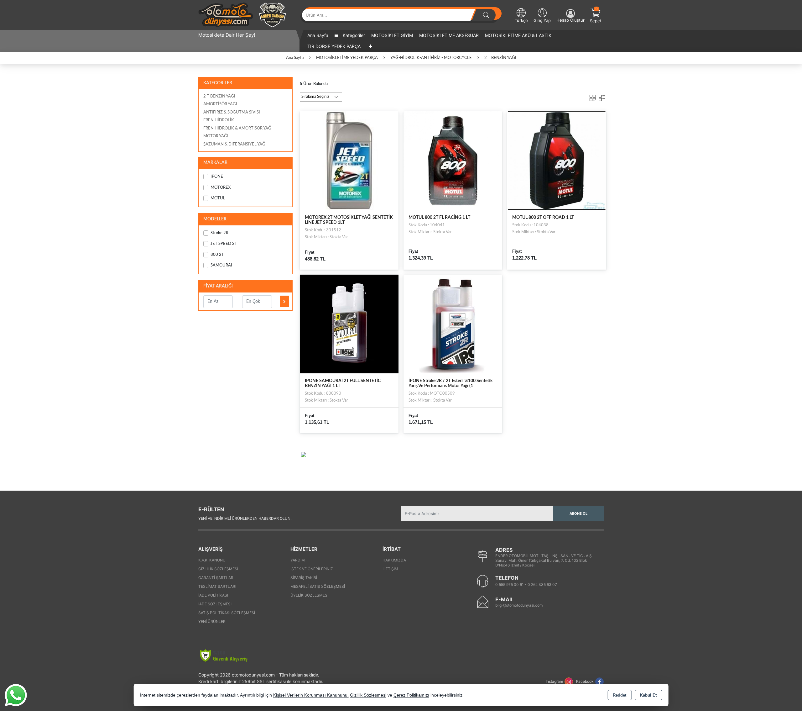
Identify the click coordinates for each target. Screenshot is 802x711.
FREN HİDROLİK (218, 120)
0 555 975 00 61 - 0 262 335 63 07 (526, 584)
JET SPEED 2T (224, 244)
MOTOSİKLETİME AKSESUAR (449, 35)
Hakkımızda (394, 560)
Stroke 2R (219, 233)
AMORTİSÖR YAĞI (220, 104)
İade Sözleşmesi (215, 604)
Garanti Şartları (216, 577)
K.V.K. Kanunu (212, 560)
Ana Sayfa (317, 35)
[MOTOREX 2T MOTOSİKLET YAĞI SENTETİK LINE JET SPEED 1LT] (349, 160)
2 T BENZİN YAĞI (219, 96)
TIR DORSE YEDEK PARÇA (334, 46)
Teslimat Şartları (217, 586)
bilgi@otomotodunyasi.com (519, 605)
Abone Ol (578, 513)
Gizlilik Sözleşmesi (218, 568)
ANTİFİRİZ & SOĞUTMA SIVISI (231, 112)
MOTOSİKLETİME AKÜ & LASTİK (518, 35)
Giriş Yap (542, 20)
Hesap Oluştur (570, 20)
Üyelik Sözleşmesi (309, 595)
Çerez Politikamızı (411, 695)
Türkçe (521, 20)
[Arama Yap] (486, 15)
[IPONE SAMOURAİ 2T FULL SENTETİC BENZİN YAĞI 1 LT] (349, 323)
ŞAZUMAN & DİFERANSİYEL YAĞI (235, 144)
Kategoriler (353, 35)
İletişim (390, 568)
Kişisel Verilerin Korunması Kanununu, (311, 695)
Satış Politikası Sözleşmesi (226, 612)
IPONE (217, 177)
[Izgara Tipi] (593, 96)
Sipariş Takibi (303, 577)
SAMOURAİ (221, 265)
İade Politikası (213, 595)
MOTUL (218, 198)
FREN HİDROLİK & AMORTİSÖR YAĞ (237, 128)
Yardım (297, 560)
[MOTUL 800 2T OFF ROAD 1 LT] (556, 160)
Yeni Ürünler (212, 621)
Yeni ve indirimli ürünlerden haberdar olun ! (245, 518)
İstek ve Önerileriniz (311, 568)
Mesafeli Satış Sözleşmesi (317, 586)
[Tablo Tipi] (602, 96)
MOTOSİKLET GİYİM (392, 35)
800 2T (217, 255)
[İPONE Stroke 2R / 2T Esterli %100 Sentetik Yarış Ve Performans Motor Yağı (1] (453, 323)
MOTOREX (221, 188)
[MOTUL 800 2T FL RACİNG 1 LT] (453, 160)
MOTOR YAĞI (215, 136)
